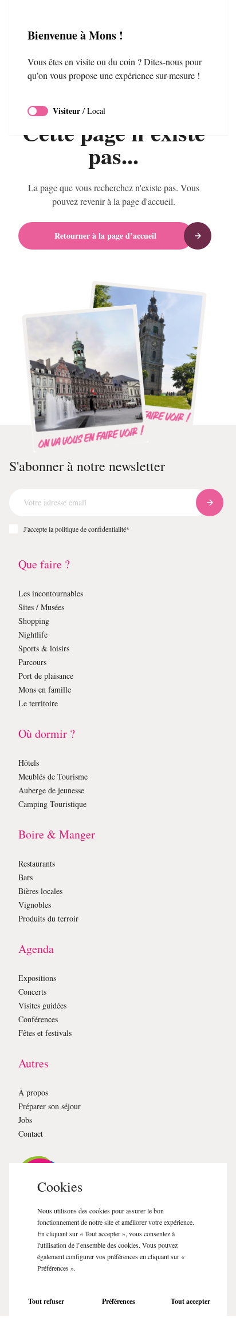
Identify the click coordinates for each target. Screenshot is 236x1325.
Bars (26, 877)
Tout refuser (46, 1301)
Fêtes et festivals (49, 1033)
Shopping (36, 621)
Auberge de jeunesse (57, 790)
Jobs (27, 1120)
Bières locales (43, 891)
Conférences (42, 1019)
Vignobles (36, 904)
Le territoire (39, 703)
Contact (33, 1133)
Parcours (35, 662)
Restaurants (40, 863)
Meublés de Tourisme (58, 776)
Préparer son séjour (54, 1106)
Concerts (35, 991)
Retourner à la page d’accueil (106, 235)
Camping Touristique (57, 804)
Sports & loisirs (45, 648)
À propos (35, 1092)
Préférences (118, 1301)
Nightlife (34, 634)
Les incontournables (55, 593)
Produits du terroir (52, 918)
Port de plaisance (51, 676)
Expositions (39, 978)
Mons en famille (47, 689)
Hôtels (30, 763)
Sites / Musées (45, 607)
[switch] (37, 125)
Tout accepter (190, 1301)
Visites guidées (46, 1005)
